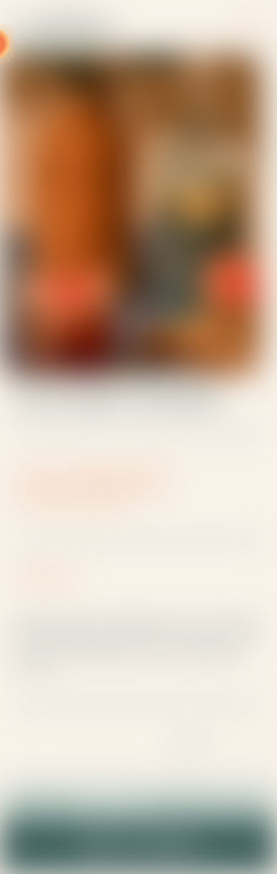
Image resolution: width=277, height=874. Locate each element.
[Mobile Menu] (251, 23)
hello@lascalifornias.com (206, 805)
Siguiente (192, 743)
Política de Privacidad (139, 838)
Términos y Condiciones (139, 851)
